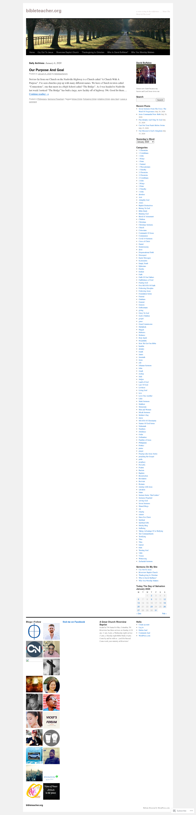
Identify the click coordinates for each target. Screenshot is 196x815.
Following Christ (89, 99)
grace (141, 321)
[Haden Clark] (34, 737)
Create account (144, 624)
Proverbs (142, 464)
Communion (143, 235)
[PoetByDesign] (34, 702)
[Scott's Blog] (51, 791)
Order (141, 434)
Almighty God (144, 200)
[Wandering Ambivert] (51, 631)
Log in (141, 627)
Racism (141, 470)
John (140, 368)
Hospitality (143, 340)
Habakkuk (142, 327)
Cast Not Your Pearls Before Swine (152, 125)
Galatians (142, 299)
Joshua (141, 373)
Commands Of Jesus (146, 233)
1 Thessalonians (144, 167)
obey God (115, 99)
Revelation (142, 478)
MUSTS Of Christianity (147, 420)
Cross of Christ (144, 241)
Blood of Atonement (146, 216)
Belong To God (144, 208)
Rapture (141, 473)
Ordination (143, 437)
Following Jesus (145, 291)
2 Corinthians (144, 178)
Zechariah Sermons (146, 561)
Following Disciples (146, 288)
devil (140, 249)
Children (142, 219)
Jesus (141, 360)
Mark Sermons (144, 401)
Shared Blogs (144, 506)
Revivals (142, 481)
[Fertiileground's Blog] (34, 684)
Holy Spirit (143, 338)
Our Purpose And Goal (46, 69)
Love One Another (145, 395)
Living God (143, 390)
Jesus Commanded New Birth (150, 114)
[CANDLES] (34, 791)
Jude (140, 376)
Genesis (142, 304)
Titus (140, 539)
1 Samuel (142, 164)
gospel (141, 318)
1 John (141, 155)
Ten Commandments (146, 533)
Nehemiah (142, 426)
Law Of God (143, 384)
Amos (141, 202)
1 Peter (141, 161)
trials (140, 547)
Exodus (141, 269)
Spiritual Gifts (144, 522)
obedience (142, 431)
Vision (141, 555)
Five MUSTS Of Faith (147, 285)
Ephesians (142, 266)
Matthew (142, 404)
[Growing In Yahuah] (51, 649)
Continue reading (39, 93)
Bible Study (143, 211)
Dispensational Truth (146, 252)
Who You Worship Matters (142, 52)
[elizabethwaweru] (51, 756)
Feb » (164, 613)
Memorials (143, 407)
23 (152, 606)
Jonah (141, 371)
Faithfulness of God (146, 280)
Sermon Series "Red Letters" (149, 495)
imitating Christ (103, 99)
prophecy (142, 462)
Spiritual (142, 520)
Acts (140, 197)
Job (140, 362)
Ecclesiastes (143, 260)
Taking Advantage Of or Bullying (151, 531)
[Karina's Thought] (34, 720)
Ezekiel (141, 271)
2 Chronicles (143, 172)
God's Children (144, 315)
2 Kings (142, 183)
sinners (141, 514)
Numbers (142, 429)
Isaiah (141, 351)
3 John (141, 191)
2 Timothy (142, 189)
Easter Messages (145, 258)
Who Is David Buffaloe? (117, 52)
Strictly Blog (143, 525)
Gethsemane (143, 307)
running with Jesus (146, 487)
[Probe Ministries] (34, 631)
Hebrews (142, 332)
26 (165, 606)
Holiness (142, 335)
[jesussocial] (51, 774)
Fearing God (143, 282)
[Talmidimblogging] (34, 667)
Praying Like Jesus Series (148, 453)
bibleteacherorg (61, 73)
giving (141, 310)
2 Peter (141, 186)
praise (141, 448)
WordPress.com (144, 635)
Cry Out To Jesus (45, 52)
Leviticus (142, 387)
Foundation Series (145, 293)
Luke (140, 398)
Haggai (141, 329)
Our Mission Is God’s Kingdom (150, 130)
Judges (141, 379)
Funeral (141, 296)
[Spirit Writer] (51, 667)
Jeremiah (142, 357)
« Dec (138, 613)
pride (140, 459)
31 (156, 610)
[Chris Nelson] (34, 649)
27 (139, 610)
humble (141, 346)
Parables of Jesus (145, 440)
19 (165, 603)
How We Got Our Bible (147, 343)
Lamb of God (144, 382)
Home (32, 52)
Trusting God (143, 550)
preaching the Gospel (146, 456)
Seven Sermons (144, 503)
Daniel (141, 244)
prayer (141, 451)
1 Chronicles (143, 150)
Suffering (142, 528)
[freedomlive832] (51, 702)
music (141, 418)
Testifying (142, 536)
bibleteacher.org (43, 10)
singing (141, 511)
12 (165, 599)
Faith (140, 274)
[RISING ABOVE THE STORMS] (51, 720)
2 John (141, 180)
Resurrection (143, 475)
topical (141, 544)
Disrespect (142, 255)
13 (139, 603)
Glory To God (144, 313)
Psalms (141, 467)
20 (139, 606)
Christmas (142, 222)
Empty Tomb (143, 263)
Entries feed (143, 630)
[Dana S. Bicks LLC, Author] (34, 755)
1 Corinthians (144, 153)
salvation (142, 489)
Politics (141, 445)
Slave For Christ (145, 517)
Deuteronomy (144, 247)
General (141, 302)
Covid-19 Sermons (146, 238)
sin (140, 509)
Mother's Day (144, 415)
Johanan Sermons (145, 365)
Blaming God (144, 213)
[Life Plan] (34, 773)
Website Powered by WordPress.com (156, 808)
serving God (143, 500)
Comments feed (144, 633)
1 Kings (142, 158)
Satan (141, 492)
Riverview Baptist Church (67, 52)
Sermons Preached (56, 99)
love (140, 393)
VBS (140, 553)
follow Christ (77, 99)
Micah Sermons (144, 412)
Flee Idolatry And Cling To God (150, 119)
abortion (142, 194)
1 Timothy (142, 169)
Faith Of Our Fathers (146, 277)
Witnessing (143, 558)
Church (141, 227)
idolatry (141, 349)
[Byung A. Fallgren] (51, 685)
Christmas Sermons (146, 224)
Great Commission (145, 324)
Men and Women (145, 409)
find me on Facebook (74, 621)
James (141, 354)
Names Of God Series (147, 423)
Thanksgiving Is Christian (93, 52)
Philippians (42, 99)
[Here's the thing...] (51, 738)
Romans (142, 484)
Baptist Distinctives (146, 205)
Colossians (143, 230)
